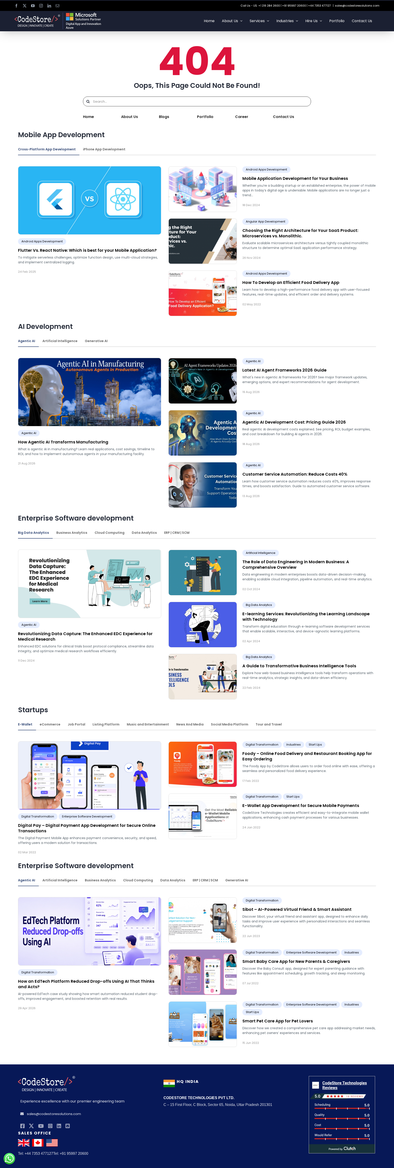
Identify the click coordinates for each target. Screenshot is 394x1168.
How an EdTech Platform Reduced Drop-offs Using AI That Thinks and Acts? (86, 984)
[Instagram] (50, 1126)
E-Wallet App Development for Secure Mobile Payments (300, 805)
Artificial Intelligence (60, 341)
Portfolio (205, 116)
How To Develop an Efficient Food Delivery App (290, 282)
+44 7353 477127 (319, 6)
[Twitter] (31, 1126)
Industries (293, 744)
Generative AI (96, 341)
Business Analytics (71, 532)
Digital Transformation (37, 816)
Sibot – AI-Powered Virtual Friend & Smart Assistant (297, 909)
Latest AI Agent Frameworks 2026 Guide (284, 370)
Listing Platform (106, 724)
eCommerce (50, 724)
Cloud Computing (109, 532)
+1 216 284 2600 (269, 6)
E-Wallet (25, 724)
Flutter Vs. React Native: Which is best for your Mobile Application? (87, 250)
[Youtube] (41, 1126)
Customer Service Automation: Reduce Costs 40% (294, 474)
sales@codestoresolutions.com (357, 6)
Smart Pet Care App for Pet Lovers (277, 1021)
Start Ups (315, 744)
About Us (129, 116)
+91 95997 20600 (294, 6)
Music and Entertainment (148, 724)
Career (241, 116)
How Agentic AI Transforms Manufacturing (63, 442)
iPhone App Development (104, 149)
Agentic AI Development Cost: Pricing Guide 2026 (294, 422)
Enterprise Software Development (87, 816)
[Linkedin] (59, 1126)
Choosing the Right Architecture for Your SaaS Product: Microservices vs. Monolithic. (300, 233)
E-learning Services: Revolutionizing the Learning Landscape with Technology (306, 616)
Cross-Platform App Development (47, 149)
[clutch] (342, 1079)
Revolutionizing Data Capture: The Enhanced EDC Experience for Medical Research (85, 636)
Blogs (164, 116)
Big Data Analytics (33, 532)
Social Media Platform (229, 724)
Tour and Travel (269, 724)
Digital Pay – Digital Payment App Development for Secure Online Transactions (87, 828)
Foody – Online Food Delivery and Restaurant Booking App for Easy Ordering (307, 756)
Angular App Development (265, 221)
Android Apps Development (42, 241)
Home (88, 116)
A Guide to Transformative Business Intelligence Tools (299, 666)
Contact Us (283, 116)
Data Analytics (144, 532)
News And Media (190, 724)
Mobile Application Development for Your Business (295, 178)
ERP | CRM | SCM (176, 532)
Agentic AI (26, 341)
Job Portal (76, 724)
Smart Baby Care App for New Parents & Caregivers (296, 961)
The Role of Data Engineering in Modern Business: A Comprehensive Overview (295, 564)
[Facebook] (22, 1126)
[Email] (67, 1126)
